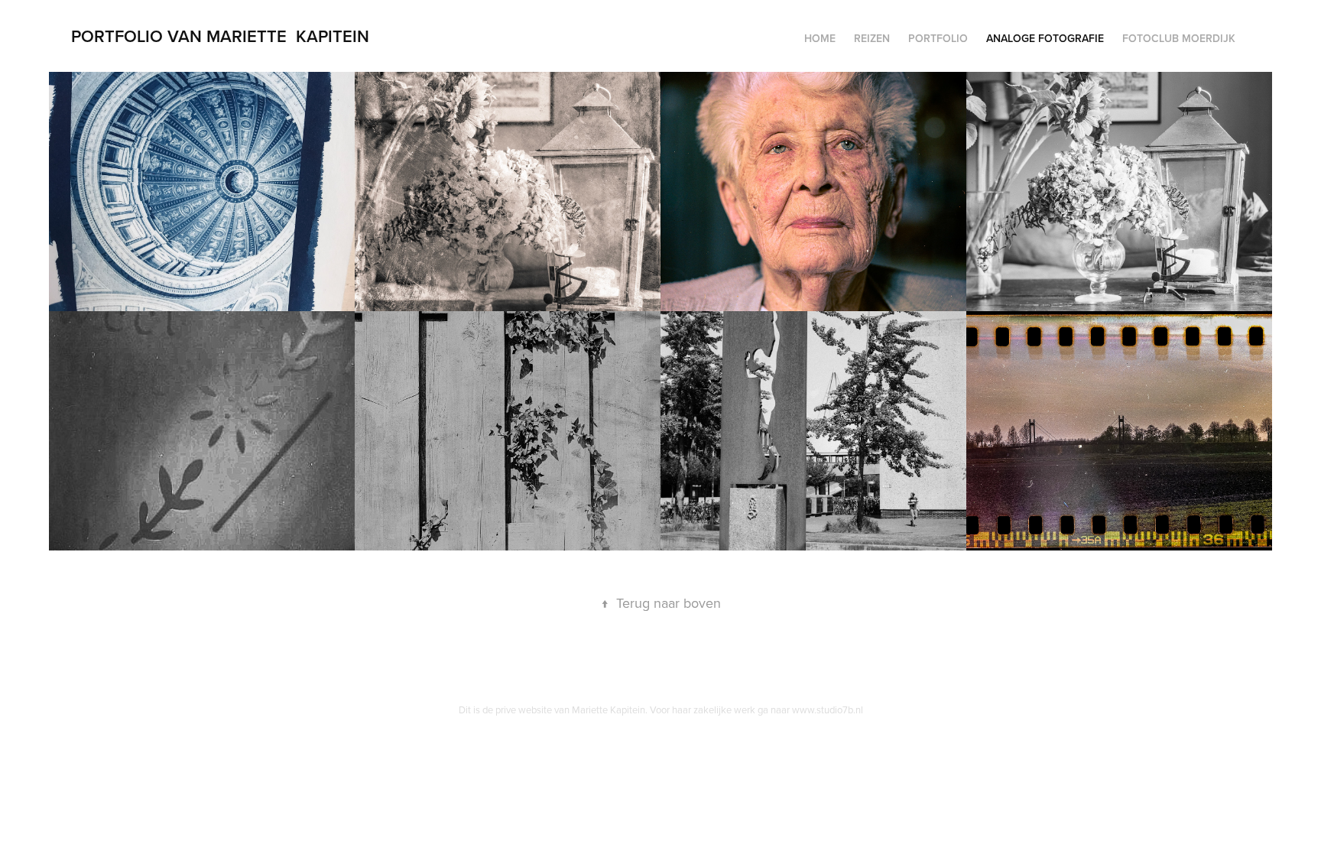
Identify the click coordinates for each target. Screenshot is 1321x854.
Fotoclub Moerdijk (1178, 38)
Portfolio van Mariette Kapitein (220, 36)
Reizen (872, 38)
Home (820, 38)
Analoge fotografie (1045, 38)
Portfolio (938, 38)
